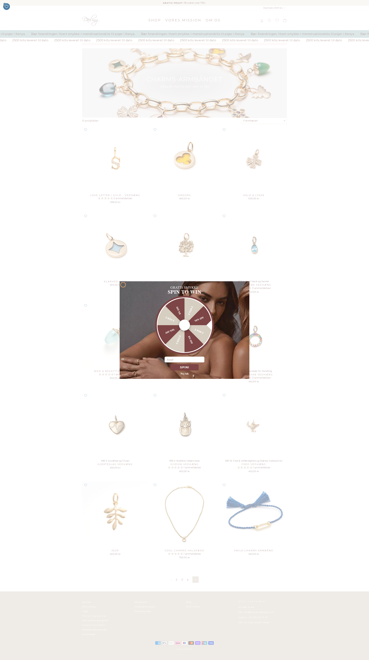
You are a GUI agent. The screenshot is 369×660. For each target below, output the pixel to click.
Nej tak (184, 373)
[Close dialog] (123, 284)
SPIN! (184, 367)
